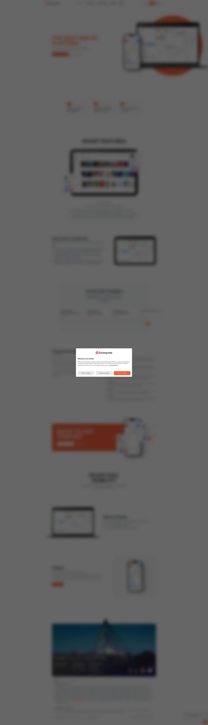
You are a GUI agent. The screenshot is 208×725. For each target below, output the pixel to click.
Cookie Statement (113, 365)
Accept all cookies (122, 373)
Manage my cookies (104, 373)
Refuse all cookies (85, 373)
